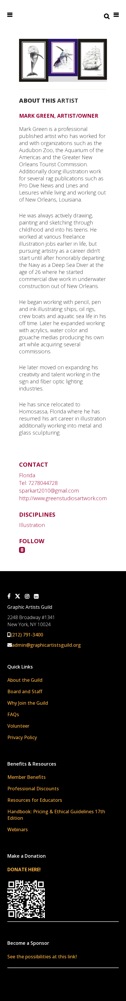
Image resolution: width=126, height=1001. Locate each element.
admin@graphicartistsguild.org (46, 645)
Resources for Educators (34, 800)
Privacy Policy (22, 737)
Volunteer (18, 726)
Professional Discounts (33, 788)
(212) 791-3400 (27, 634)
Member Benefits (26, 777)
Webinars (17, 829)
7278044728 (43, 482)
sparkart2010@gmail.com (49, 490)
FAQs (13, 714)
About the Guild (24, 680)
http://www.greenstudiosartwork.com (63, 498)
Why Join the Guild (27, 703)
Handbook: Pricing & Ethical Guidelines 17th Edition (56, 814)
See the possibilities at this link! (42, 956)
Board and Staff (24, 691)
